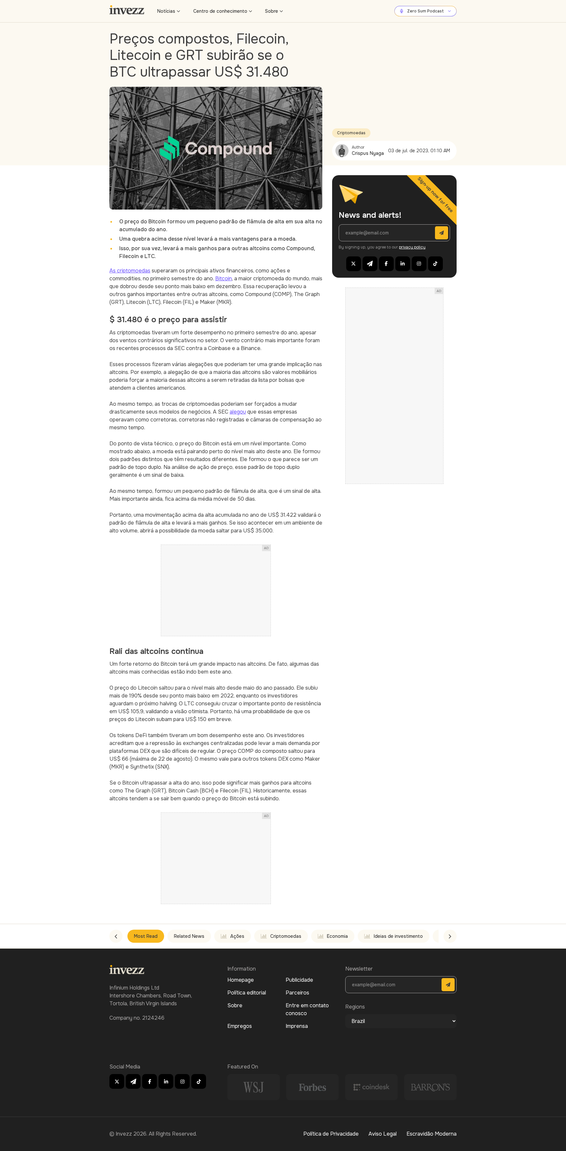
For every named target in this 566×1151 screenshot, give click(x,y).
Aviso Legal (382, 1133)
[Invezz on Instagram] (419, 263)
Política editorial (246, 992)
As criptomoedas (129, 270)
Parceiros (297, 992)
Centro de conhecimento (220, 11)
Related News (189, 936)
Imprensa (297, 1026)
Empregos (239, 1026)
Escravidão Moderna (431, 1133)
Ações (237, 936)
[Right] (450, 936)
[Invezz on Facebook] (386, 263)
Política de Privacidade (331, 1133)
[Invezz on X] (353, 263)
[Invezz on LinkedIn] (402, 263)
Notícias (166, 11)
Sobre (271, 11)
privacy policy (412, 247)
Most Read (146, 936)
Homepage (240, 979)
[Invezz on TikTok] (435, 263)
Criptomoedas (351, 133)
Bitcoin (223, 278)
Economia (337, 936)
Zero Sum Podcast (425, 11)
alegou (238, 411)
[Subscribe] (441, 232)
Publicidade (299, 979)
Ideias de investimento (398, 936)
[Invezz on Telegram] (370, 263)
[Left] (116, 936)
